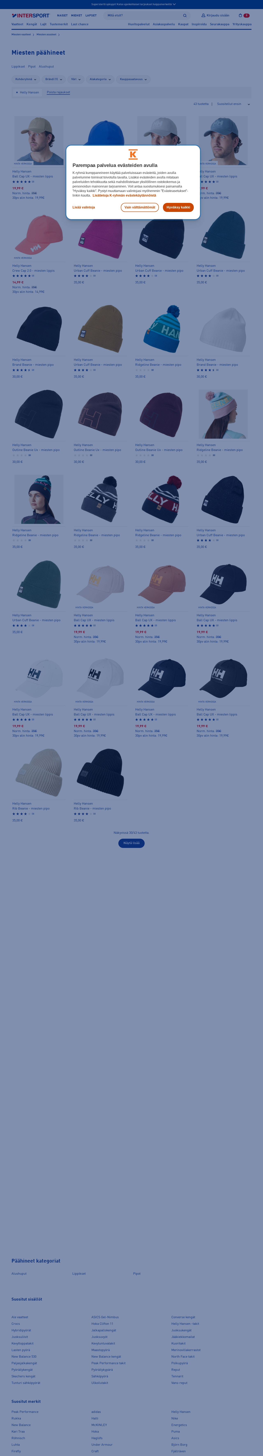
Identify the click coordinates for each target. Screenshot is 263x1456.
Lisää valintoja (84, 207)
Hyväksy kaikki (178, 207)
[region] (133, 182)
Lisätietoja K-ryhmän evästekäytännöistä (124, 195)
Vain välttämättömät (140, 207)
